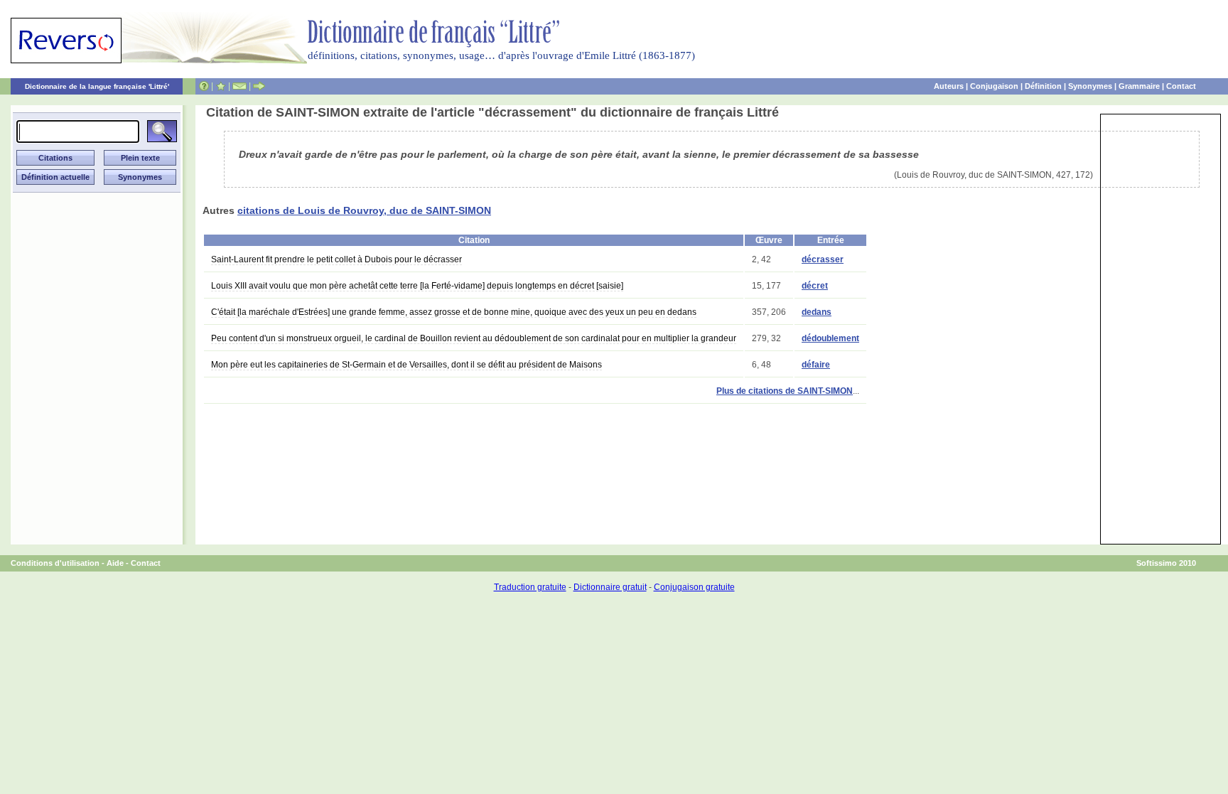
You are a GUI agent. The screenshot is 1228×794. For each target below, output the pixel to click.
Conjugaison (994, 86)
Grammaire (1139, 86)
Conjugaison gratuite (694, 587)
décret (815, 286)
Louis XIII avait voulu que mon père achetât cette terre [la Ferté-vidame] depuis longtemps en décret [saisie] (417, 286)
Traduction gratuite (530, 587)
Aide (115, 563)
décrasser (823, 259)
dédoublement (830, 338)
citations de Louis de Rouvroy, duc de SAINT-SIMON (364, 210)
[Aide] (204, 86)
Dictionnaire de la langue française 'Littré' (97, 86)
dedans (816, 312)
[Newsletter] (239, 86)
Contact (1181, 86)
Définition (1043, 86)
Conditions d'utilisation (55, 563)
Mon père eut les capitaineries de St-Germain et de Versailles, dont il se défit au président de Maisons (406, 365)
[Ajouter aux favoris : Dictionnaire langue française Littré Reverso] (220, 86)
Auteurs (949, 86)
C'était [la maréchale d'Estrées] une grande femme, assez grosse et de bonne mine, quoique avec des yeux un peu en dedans (453, 312)
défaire (816, 365)
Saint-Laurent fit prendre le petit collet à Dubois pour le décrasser (336, 259)
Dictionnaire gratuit (610, 587)
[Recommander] (259, 86)
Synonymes (1090, 86)
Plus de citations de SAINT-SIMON (784, 391)
